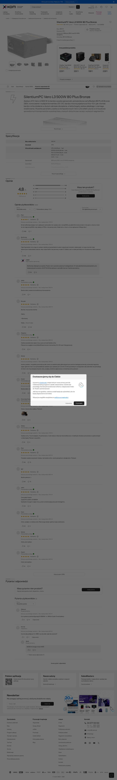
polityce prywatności (61, 397)
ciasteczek (43, 382)
